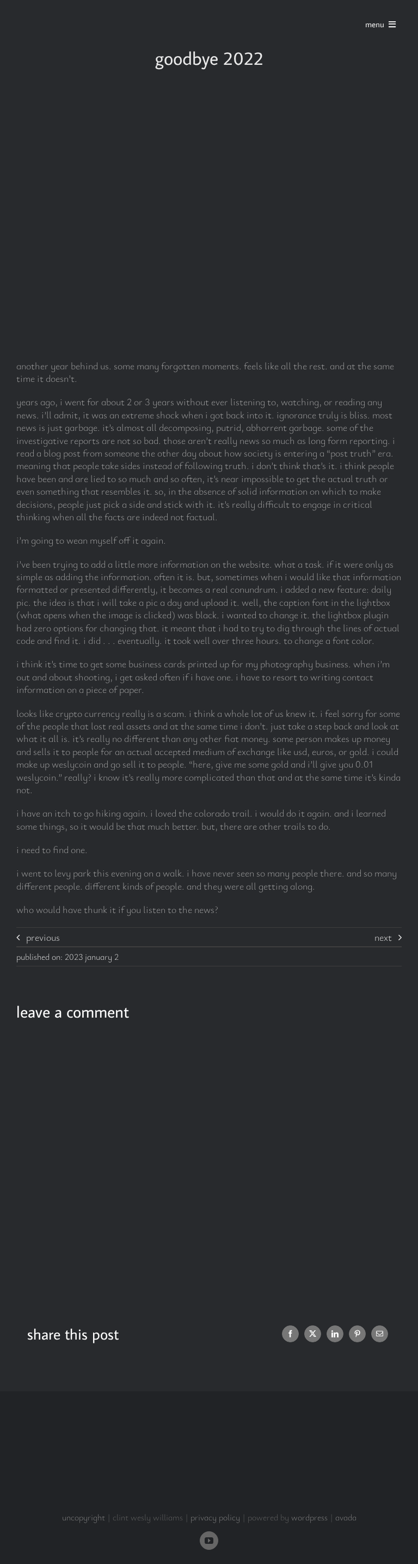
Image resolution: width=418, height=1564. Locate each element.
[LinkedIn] (335, 1334)
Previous (43, 937)
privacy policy (215, 1517)
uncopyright (83, 1517)
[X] (313, 1334)
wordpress (309, 1517)
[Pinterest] (357, 1334)
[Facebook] (290, 1334)
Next (383, 937)
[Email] (379, 1334)
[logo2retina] (66, 10)
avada (345, 1517)
